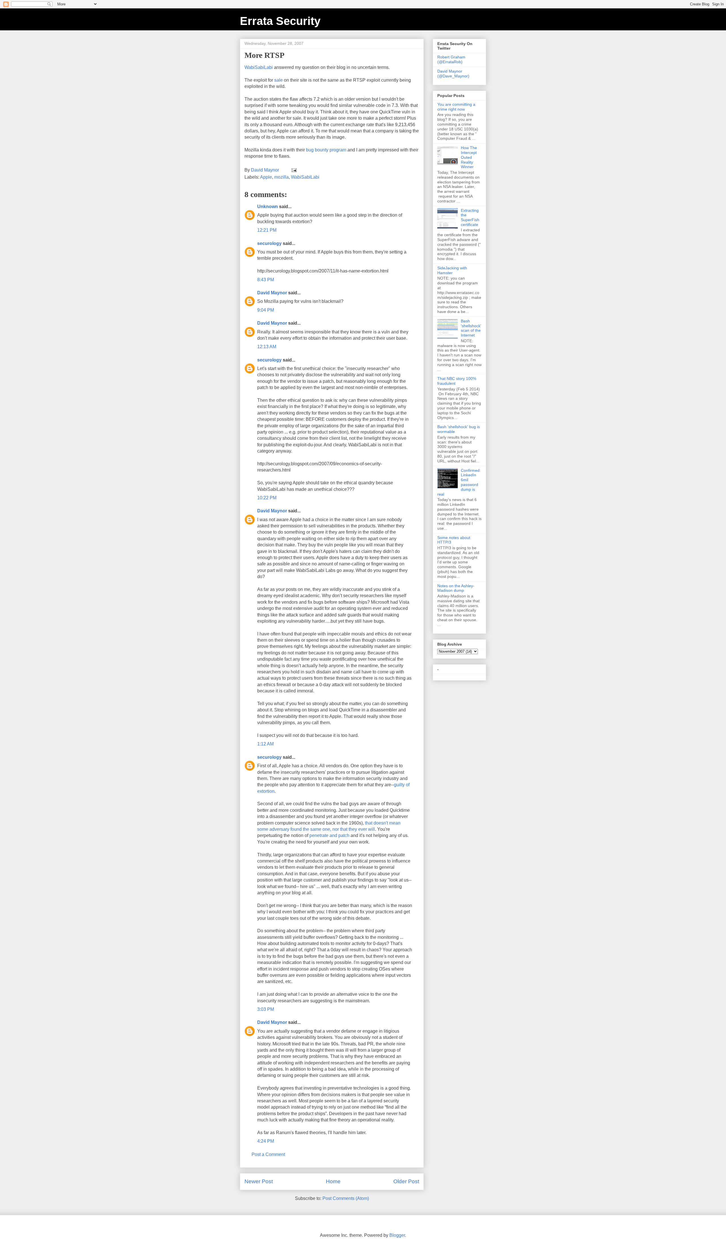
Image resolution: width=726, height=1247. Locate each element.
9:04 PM (265, 310)
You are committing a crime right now (456, 106)
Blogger (397, 1235)
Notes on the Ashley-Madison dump (455, 588)
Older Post (406, 1181)
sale (278, 80)
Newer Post (258, 1181)
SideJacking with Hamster (452, 270)
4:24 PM (265, 1141)
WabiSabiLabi (305, 177)
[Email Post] (293, 170)
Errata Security (280, 21)
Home (333, 1181)
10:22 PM (267, 497)
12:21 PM (267, 230)
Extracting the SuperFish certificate (470, 217)
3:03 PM (265, 1009)
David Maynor (272, 292)
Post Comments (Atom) (345, 1198)
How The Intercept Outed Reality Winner (469, 157)
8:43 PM (265, 279)
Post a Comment (268, 1154)
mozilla (281, 177)
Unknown (267, 206)
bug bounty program (326, 149)
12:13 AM (266, 346)
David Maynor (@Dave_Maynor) (453, 73)
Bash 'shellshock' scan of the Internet (471, 328)
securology (269, 243)
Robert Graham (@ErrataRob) (451, 59)
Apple (266, 177)
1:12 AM (265, 743)
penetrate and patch (329, 835)
